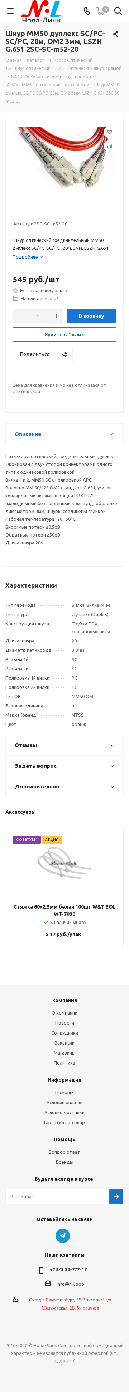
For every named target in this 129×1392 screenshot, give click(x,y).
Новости (64, 1022)
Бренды (64, 1161)
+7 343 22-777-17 (68, 1269)
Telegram (63, 1236)
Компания (64, 1000)
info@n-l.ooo (70, 1283)
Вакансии (64, 1042)
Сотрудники (64, 1032)
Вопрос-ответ (64, 1151)
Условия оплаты (64, 1102)
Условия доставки (64, 1112)
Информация (64, 1080)
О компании (64, 1012)
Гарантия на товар (64, 1122)
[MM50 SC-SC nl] (64, 163)
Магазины (65, 1052)
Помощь (64, 1092)
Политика (64, 1062)
